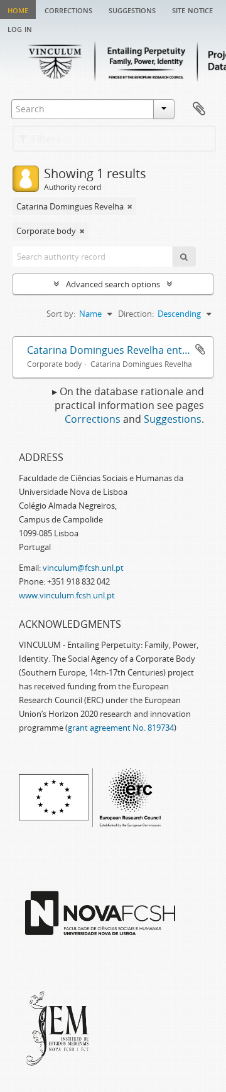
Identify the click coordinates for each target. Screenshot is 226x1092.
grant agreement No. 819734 (121, 727)
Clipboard (199, 109)
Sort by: (60, 313)
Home (18, 9)
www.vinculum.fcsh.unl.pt (67, 595)
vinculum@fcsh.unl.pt (83, 567)
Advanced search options (113, 284)
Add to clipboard (200, 349)
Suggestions (132, 9)
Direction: (136, 313)
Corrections (68, 9)
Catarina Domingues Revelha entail (110, 350)
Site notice (192, 9)
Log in (20, 28)
